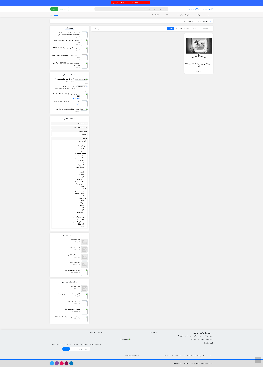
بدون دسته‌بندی (82, 123)
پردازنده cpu (80, 155)
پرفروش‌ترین (195, 28)
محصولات (84, 138)
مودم (82, 150)
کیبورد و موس (80, 219)
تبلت (84, 143)
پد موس (82, 205)
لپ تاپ (84, 195)
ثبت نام (66, 349)
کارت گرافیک (80, 167)
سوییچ (82, 148)
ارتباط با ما (155, 15)
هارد (83, 177)
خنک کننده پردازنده (78, 158)
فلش (82, 207)
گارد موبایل (81, 224)
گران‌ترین (171, 28)
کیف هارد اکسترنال (78, 222)
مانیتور (84, 134)
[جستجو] (96, 9)
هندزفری (81, 226)
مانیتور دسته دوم (79, 193)
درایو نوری (81, 160)
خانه (211, 21)
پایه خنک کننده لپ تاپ (80, 127)
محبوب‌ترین (204, 28)
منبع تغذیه (81, 174)
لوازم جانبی (82, 198)
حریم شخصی (168, 15)
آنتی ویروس (82, 141)
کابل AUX (80, 212)
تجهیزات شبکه (81, 146)
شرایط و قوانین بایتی (182, 15)
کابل (83, 210)
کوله (83, 214)
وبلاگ (207, 15)
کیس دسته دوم (79, 191)
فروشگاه (198, 15)
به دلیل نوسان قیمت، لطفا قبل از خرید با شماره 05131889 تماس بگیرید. (130, 2)
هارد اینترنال (79, 184)
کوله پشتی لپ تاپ (78, 217)
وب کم (82, 186)
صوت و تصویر (82, 131)
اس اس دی (79, 179)
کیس (82, 169)
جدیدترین (186, 28)
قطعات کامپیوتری (80, 153)
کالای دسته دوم (81, 188)
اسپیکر (82, 200)
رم (83, 162)
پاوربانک (82, 203)
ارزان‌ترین (179, 28)
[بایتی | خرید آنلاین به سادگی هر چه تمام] (200, 9)
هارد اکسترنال (79, 181)
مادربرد (82, 172)
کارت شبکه (81, 165)
